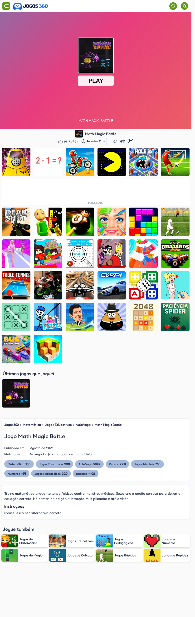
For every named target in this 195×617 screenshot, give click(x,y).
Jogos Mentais (147, 464)
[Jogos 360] (30, 6)
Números (17, 473)
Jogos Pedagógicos (51, 473)
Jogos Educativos (58, 424)
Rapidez (85, 473)
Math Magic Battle (108, 424)
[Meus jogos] (173, 6)
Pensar (117, 464)
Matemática (32, 424)
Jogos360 (11, 424)
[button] (114, 141)
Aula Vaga (83, 424)
